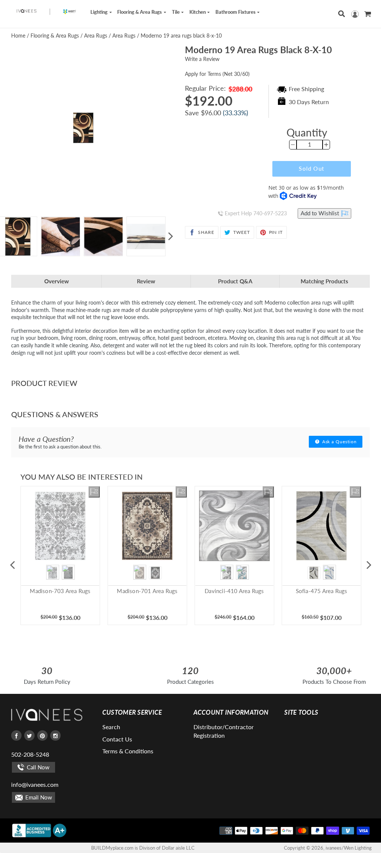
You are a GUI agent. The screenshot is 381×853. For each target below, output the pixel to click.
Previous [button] (12, 565)
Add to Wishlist (320, 213)
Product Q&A (235, 281)
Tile (176, 12)
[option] (60, 236)
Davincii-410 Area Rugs (234, 591)
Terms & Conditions (127, 750)
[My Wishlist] (94, 492)
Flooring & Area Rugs (140, 12)
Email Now (38, 797)
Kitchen (198, 12)
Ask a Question (339, 441)
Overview (56, 281)
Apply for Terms (217, 74)
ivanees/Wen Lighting (349, 848)
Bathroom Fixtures (236, 12)
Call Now (37, 767)
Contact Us (117, 739)
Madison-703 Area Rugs (60, 591)
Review (146, 281)
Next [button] (170, 236)
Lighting (99, 12)
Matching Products (324, 281)
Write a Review (202, 59)
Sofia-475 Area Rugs (322, 591)
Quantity (306, 132)
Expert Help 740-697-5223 (255, 213)
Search (111, 726)
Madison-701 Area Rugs (147, 591)
